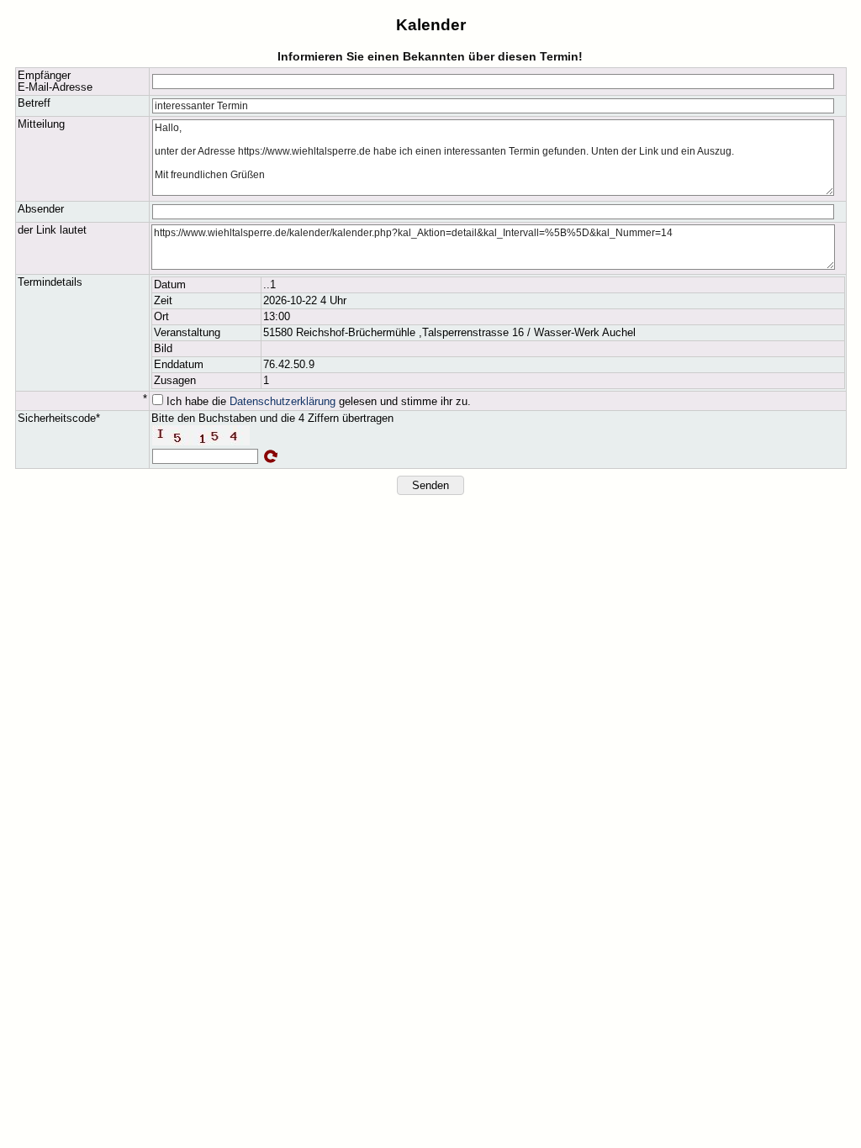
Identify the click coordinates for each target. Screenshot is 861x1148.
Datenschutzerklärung (282, 402)
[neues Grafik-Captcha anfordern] (270, 456)
